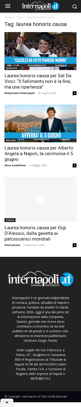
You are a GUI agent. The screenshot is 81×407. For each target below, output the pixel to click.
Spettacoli (11, 68)
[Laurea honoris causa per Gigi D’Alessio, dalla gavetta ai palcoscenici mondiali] (40, 199)
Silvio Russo (12, 245)
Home (8, 17)
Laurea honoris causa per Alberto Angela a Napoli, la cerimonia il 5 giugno (38, 153)
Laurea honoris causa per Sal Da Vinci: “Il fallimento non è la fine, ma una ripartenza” (37, 81)
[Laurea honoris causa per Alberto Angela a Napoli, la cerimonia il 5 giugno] (40, 124)
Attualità (11, 140)
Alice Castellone (15, 165)
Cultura (10, 220)
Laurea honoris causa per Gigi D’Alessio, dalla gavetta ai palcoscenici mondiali (35, 233)
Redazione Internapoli (19, 93)
